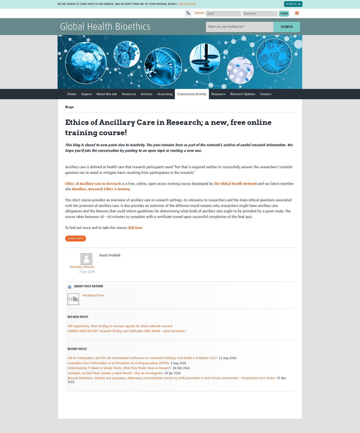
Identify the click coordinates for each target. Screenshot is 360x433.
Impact (86, 94)
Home (71, 94)
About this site (106, 94)
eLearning (164, 94)
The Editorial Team (93, 295)
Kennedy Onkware (82, 267)
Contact (265, 94)
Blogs (69, 107)
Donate (199, 13)
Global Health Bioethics (105, 27)
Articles (146, 94)
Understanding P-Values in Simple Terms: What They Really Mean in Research (119, 368)
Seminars (218, 94)
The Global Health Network (96, 14)
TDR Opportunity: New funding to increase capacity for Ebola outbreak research (120, 326)
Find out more (187, 4)
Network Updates (242, 94)
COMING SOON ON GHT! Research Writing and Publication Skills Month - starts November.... (128, 331)
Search (287, 27)
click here (135, 228)
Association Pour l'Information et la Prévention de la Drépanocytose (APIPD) (118, 363)
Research (129, 94)
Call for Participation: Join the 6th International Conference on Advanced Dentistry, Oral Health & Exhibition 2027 (142, 358)
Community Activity (191, 94)
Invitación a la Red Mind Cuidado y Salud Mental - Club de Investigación (115, 373)
